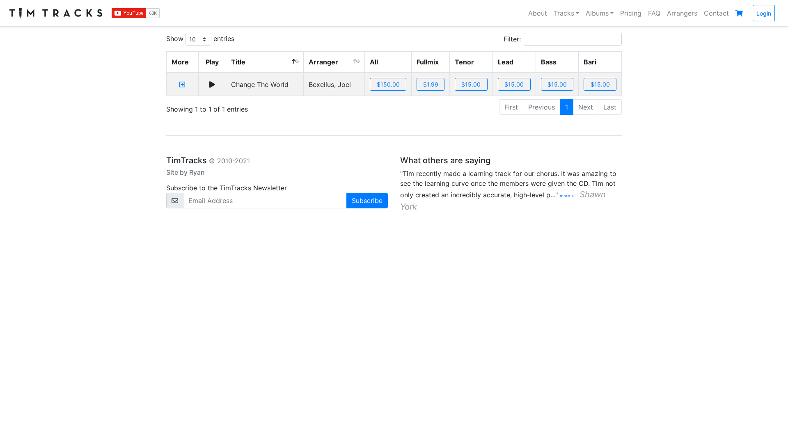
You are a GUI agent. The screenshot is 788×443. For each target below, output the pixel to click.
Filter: (512, 39)
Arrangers (682, 13)
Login (763, 13)
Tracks (564, 13)
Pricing (630, 13)
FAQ (654, 13)
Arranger (323, 62)
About (537, 13)
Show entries (200, 38)
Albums (597, 13)
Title (238, 62)
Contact (716, 13)
